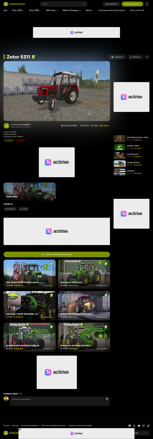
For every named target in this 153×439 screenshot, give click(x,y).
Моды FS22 (34, 10)
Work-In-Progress (71, 10)
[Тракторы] (49, 196)
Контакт (7, 425)
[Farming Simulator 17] (33, 57)
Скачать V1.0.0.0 (58, 254)
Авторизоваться (111, 4)
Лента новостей (137, 10)
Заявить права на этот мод (20, 127)
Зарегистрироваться (132, 4)
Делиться (136, 57)
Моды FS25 (17, 10)
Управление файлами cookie (80, 425)
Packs (89, 10)
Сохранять (119, 57)
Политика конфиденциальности (53, 425)
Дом (5, 10)
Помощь (15, 425)
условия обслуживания (30, 425)
